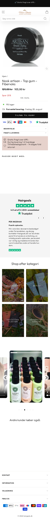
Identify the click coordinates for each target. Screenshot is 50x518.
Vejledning (7, 491)
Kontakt (6, 475)
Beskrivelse (9, 129)
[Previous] (38, 218)
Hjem (4, 76)
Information (8, 483)
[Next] (43, 218)
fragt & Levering (11, 133)
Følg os (5, 499)
